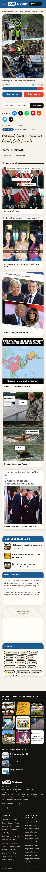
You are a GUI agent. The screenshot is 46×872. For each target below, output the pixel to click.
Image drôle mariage (32, 838)
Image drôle (6, 11)
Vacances (5, 856)
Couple (10, 823)
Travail (15, 853)
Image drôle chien (31, 825)
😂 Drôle (12, 94)
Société (5, 840)
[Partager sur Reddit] (39, 113)
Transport (13, 843)
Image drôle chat (31, 822)
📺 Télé (21, 667)
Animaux (5, 843)
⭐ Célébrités (10, 667)
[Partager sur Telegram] (4, 119)
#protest (7, 141)
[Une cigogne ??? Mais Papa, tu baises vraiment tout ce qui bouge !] (22, 723)
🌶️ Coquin (9, 662)
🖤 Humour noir (22, 672)
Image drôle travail (31, 835)
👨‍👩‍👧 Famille (32, 662)
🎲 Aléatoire (35, 4)
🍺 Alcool (20, 657)
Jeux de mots (7, 819)
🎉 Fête (30, 657)
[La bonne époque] (8, 723)
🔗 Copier (37, 106)
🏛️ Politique (36, 672)
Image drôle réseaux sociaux (32, 860)
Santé (4, 860)
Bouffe (4, 850)
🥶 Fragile (33, 94)
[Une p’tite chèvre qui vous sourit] (22, 737)
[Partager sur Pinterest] (32, 113)
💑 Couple (9, 657)
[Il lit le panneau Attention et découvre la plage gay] (8, 708)
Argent (13, 856)
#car (16, 141)
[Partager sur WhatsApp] (26, 113)
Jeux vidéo (13, 850)
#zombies (21, 136)
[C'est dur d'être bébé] (37, 737)
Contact (41, 869)
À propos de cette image (12, 125)
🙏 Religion (9, 672)
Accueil (25, 869)
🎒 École (34, 653)
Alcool (17, 823)
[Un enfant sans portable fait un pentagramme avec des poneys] (37, 723)
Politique (15, 11)
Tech (4, 846)
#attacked (26, 141)
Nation (17, 4)
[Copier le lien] (10, 119)
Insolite (12, 840)
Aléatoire (33, 869)
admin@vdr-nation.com (11, 808)
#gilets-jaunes (9, 136)
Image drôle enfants (32, 849)
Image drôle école (31, 845)
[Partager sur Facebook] (14, 113)
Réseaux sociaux (14, 846)
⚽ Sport (31, 667)
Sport (9, 833)
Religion (16, 833)
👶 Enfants (20, 662)
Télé (4, 833)
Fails (15, 819)
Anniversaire (6, 853)
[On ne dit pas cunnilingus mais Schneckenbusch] (37, 708)
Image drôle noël (31, 842)
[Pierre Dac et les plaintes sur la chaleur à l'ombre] (22, 708)
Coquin (9, 826)
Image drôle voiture (32, 828)
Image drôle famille (31, 852)
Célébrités (13, 829)
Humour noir (6, 836)
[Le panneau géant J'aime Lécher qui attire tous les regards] (8, 737)
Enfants (17, 826)
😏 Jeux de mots (11, 653)
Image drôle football (32, 832)
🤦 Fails (24, 653)
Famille (4, 829)
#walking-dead (35, 136)
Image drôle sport (31, 855)
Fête (4, 826)
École (4, 823)
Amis (10, 860)
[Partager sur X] (20, 113)
